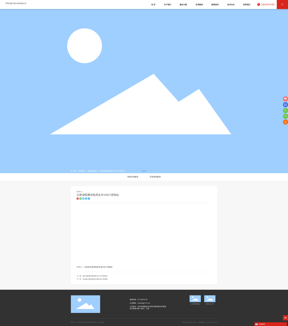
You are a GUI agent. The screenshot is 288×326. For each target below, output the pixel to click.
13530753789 (267, 4)
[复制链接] (89, 198)
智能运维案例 (92, 171)
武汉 (215, 322)
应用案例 (82, 171)
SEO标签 (101, 322)
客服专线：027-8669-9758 (138, 299)
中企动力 (210, 322)
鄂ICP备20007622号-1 (189, 322)
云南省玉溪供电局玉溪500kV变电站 (95, 279)
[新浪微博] (77, 198)
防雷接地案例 (155, 177)
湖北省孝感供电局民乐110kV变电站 (94, 276)
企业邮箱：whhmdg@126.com (140, 303)
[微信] (80, 198)
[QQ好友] (83, 198)
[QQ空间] (86, 198)
